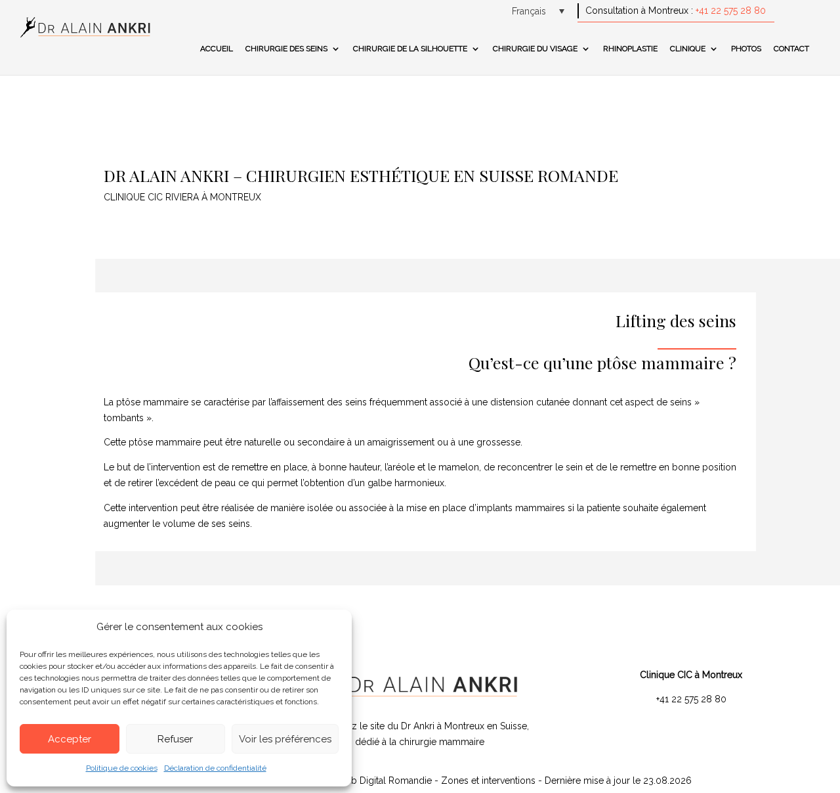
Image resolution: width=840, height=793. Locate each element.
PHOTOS (746, 48)
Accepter (69, 739)
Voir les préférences (285, 739)
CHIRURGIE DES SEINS (286, 48)
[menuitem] (538, 11)
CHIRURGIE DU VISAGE (535, 48)
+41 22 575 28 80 (731, 10)
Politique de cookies (122, 768)
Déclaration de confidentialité (215, 768)
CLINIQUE (687, 48)
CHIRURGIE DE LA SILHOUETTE (410, 48)
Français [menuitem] (529, 11)
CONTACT (791, 48)
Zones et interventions (489, 780)
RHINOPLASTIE (630, 48)
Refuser (175, 739)
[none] (538, 11)
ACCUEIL (216, 48)
